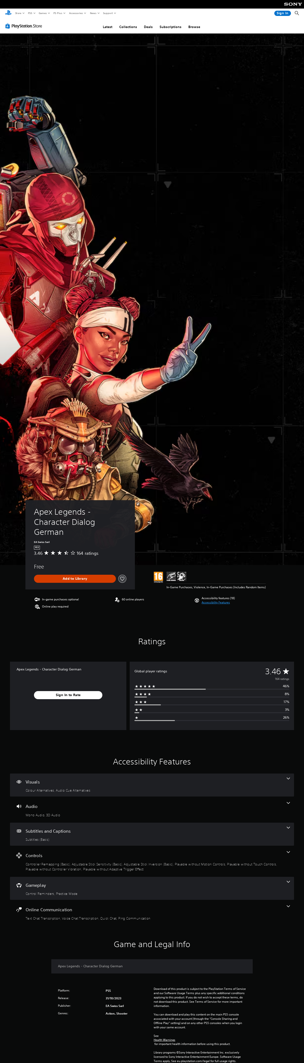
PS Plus (57, 13)
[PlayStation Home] (8, 13)
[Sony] (293, 7)
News (93, 13)
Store (18, 13)
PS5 (30, 13)
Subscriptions (170, 27)
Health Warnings (164, 1040)
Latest (107, 27)
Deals (148, 27)
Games (42, 13)
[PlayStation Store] (25, 26)
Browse (194, 27)
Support (108, 13)
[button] (216, 602)
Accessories (76, 13)
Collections (128, 27)
